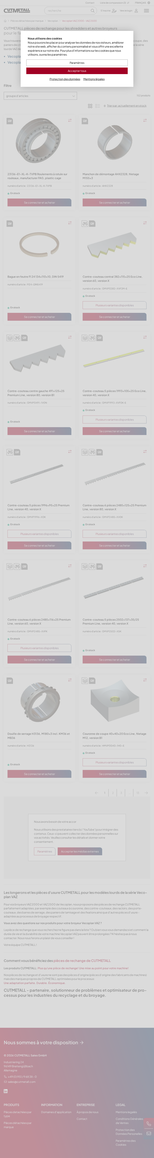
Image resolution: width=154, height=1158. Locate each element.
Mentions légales (94, 79)
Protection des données (65, 79)
